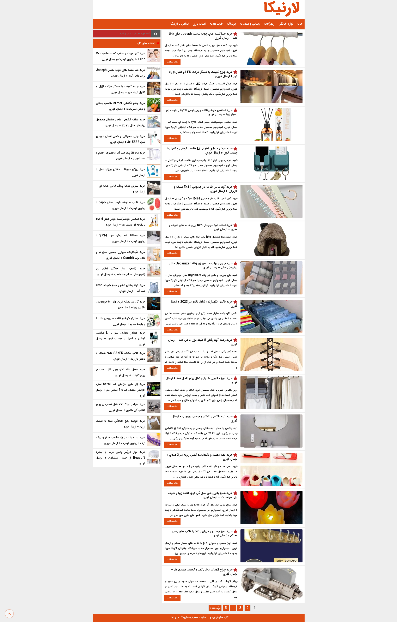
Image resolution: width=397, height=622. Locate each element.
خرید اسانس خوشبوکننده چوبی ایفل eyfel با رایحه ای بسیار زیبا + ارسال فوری (201, 112)
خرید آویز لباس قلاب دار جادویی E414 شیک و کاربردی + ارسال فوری (205, 189)
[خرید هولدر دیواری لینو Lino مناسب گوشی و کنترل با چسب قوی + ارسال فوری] (271, 179)
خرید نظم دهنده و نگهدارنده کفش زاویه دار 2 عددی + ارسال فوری (201, 457)
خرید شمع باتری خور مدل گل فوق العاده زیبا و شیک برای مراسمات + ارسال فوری (202, 495)
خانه (300, 23)
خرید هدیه (216, 23)
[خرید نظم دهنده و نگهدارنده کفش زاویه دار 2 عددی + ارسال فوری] (271, 485)
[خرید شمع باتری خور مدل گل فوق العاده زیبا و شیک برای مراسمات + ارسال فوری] (271, 523)
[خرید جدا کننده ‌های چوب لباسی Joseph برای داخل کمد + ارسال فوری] (271, 64)
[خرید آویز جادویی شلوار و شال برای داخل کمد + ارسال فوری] (271, 408)
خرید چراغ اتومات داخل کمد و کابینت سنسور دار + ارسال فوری (204, 571)
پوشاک (231, 23)
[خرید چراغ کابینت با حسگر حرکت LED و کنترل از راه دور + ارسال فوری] (271, 102)
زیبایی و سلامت (250, 23)
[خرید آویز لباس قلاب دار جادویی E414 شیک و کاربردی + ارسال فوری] (271, 217)
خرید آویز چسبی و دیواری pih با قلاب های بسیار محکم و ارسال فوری (204, 533)
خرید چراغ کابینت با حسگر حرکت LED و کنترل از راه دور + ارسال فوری (203, 74)
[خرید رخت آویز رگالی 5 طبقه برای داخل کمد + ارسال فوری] (271, 370)
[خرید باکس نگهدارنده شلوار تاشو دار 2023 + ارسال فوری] (271, 332)
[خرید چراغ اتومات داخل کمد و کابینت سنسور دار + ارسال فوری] (271, 600)
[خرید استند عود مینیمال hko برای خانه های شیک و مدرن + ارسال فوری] (271, 255)
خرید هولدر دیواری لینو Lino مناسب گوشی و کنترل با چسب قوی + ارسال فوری (202, 150)
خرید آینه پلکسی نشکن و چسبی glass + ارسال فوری (204, 418)
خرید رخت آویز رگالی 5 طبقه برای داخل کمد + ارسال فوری (202, 342)
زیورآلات (269, 23)
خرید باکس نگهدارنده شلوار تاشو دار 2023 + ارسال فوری (203, 304)
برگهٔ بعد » (215, 608)
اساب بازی (199, 23)
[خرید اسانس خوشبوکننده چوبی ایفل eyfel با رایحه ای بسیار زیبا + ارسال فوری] (271, 140)
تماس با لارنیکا (179, 23)
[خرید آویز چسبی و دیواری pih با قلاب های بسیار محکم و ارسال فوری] (271, 561)
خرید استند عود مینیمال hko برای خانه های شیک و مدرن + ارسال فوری (203, 227)
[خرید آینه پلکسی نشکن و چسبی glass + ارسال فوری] (271, 447)
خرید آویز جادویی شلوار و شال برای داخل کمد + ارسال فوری (201, 380)
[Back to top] (9, 614)
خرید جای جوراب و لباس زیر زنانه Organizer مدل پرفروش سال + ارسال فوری (203, 265)
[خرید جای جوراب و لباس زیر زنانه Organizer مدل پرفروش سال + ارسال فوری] (271, 294)
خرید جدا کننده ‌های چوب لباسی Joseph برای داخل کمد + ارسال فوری (202, 36)
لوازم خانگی (286, 23)
